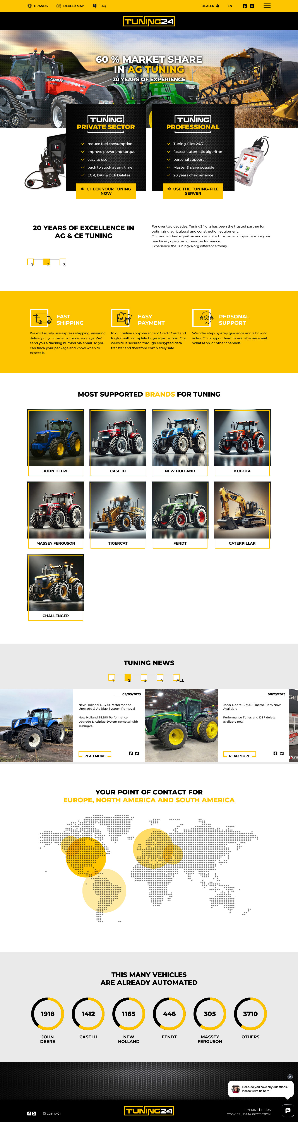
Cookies (233, 1114)
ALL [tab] (180, 680)
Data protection (257, 1114)
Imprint (252, 1110)
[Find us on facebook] (244, 6)
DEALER (208, 6)
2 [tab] (48, 264)
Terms (266, 1110)
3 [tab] (64, 264)
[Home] (149, 21)
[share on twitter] (137, 753)
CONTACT (54, 1113)
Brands (41, 6)
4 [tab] (161, 680)
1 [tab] (32, 264)
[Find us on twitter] (251, 6)
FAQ (102, 6)
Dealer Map (73, 6)
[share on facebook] (131, 753)
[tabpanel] (149, 237)
